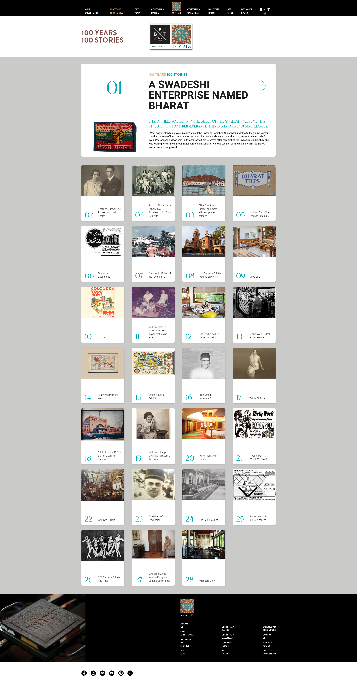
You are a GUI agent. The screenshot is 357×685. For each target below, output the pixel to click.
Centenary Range (157, 11)
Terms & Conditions (269, 652)
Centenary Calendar (193, 11)
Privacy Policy (267, 644)
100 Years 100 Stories (116, 11)
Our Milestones (92, 11)
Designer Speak (246, 11)
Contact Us (268, 636)
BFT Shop (230, 11)
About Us (184, 625)
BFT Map (137, 11)
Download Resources (269, 628)
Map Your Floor (213, 11)
